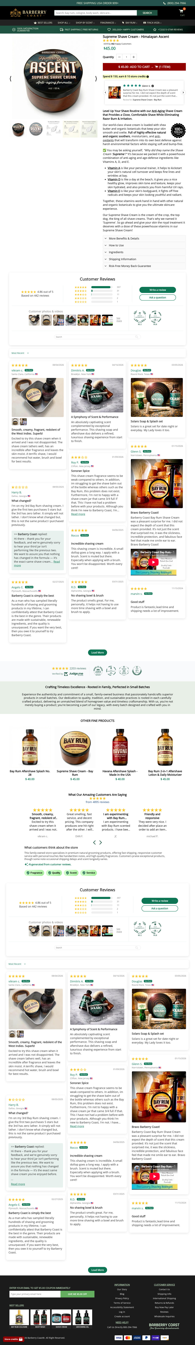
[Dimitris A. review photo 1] (97, 395)
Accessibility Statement (122, 1307)
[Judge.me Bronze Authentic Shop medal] (140, 317)
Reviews (164, 1311)
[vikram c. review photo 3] (23, 421)
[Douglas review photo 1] (157, 397)
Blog (122, 1293)
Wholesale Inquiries (164, 1316)
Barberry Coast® (36, 1337)
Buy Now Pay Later (164, 1307)
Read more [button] (78, 514)
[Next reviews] (183, 92)
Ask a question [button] (157, 297)
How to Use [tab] (116, 245)
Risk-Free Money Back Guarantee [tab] (130, 266)
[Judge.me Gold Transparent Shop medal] (155, 317)
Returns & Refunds (164, 1302)
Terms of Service (122, 1302)
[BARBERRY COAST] (28, 12)
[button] (111, 40)
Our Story (122, 1289)
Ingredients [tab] (116, 252)
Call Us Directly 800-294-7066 (122, 1327)
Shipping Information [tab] (122, 259)
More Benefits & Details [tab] (124, 238)
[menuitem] (43, 23)
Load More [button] (97, 652)
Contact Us (164, 1289)
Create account (122, 1316)
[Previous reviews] (105, 92)
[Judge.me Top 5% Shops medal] (137, 671)
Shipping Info (164, 1293)
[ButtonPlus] (134, 57)
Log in (122, 1311)
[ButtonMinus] (119, 57)
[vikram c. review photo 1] (38, 397)
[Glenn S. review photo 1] (157, 483)
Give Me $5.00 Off (77, 1294)
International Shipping (164, 1298)
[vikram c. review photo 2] (15, 421)
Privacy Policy (122, 1298)
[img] (20, 365)
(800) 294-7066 (176, 3)
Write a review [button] (158, 290)
